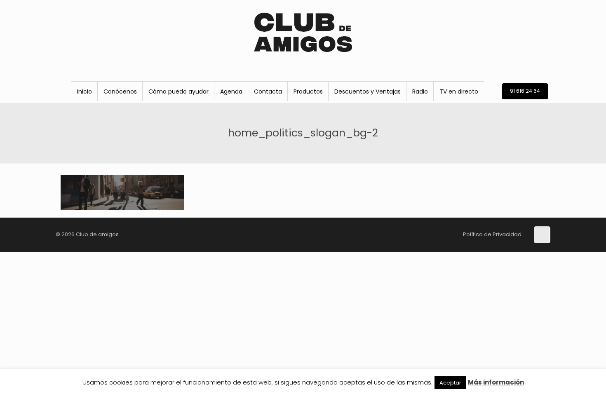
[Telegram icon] (437, 234)
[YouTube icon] (412, 234)
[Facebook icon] (372, 234)
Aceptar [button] (450, 383)
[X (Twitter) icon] (386, 234)
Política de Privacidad (492, 234)
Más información (496, 382)
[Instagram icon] (399, 234)
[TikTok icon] (359, 234)
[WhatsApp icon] (425, 234)
